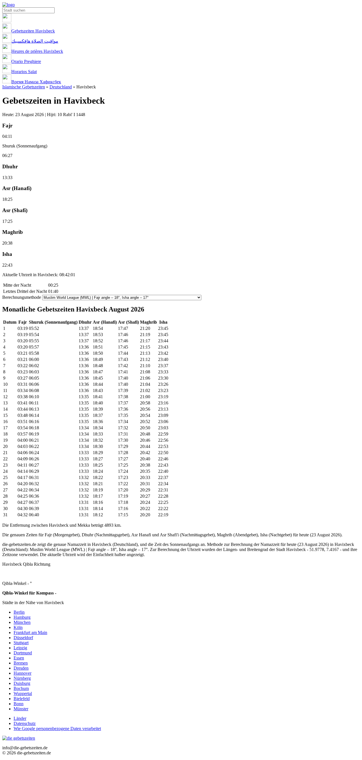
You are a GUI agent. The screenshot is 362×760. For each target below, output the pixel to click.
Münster (21, 708)
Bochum (21, 688)
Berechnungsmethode (21, 297)
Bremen (21, 663)
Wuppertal (23, 693)
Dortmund (23, 652)
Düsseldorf (23, 637)
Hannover (22, 673)
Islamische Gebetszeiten (23, 86)
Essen (19, 658)
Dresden (21, 668)
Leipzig (20, 647)
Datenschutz (25, 723)
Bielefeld (22, 698)
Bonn (18, 703)
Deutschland (60, 86)
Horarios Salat (24, 71)
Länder (20, 718)
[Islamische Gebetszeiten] (8, 4)
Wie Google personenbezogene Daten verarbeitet (57, 728)
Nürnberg (22, 678)
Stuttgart (21, 642)
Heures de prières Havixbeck (37, 51)
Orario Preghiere (26, 61)
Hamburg (22, 617)
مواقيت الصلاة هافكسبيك (34, 41)
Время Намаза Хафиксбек (36, 81)
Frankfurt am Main (30, 632)
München (22, 622)
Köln (18, 627)
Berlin (19, 612)
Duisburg (22, 683)
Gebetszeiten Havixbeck (33, 31)
